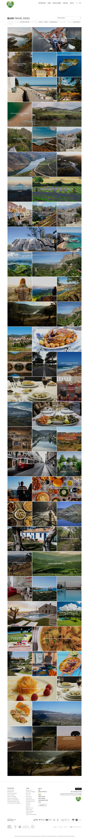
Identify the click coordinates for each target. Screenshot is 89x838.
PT (80, 3)
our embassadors (53, 21)
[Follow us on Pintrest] (60, 827)
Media (39, 795)
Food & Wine (29, 798)
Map (39, 790)
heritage (10, 21)
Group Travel (41, 796)
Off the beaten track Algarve (14, 803)
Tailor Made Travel (43, 800)
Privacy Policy (25, 836)
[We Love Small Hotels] (10, 4)
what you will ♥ (76, 21)
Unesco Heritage (29, 811)
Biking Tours (28, 790)
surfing (45, 21)
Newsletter (78, 789)
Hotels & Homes (57, 3)
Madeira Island (10, 791)
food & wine (33, 21)
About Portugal (42, 791)
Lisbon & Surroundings (12, 798)
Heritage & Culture (30, 799)
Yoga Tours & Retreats (31, 814)
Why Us (72, 3)
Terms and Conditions (18, 836)
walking (69, 21)
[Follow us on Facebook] (55, 827)
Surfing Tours (29, 809)
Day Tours (28, 793)
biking (16, 21)
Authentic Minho (11, 795)
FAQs (39, 802)
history (40, 21)
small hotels (61, 21)
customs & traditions (24, 21)
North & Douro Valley (12, 793)
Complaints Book (37, 836)
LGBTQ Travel (41, 798)
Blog (39, 793)
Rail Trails (28, 803)
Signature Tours (29, 808)
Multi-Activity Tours (30, 801)
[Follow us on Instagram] (66, 827)
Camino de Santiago (30, 791)
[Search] (77, 3)
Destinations (42, 3)
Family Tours (29, 796)
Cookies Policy (30, 836)
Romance (28, 804)
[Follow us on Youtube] (71, 827)
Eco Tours (28, 795)
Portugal (65, 3)
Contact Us (42, 805)
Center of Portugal (11, 796)
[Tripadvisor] (77, 827)
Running (28, 806)
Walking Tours (29, 812)
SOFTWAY (73, 836)
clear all (10, 23)
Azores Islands (10, 790)
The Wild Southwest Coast (13, 801)
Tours (49, 3)
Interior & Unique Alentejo (13, 799)
